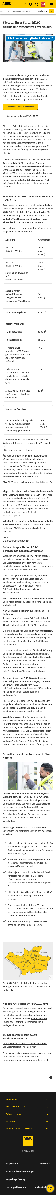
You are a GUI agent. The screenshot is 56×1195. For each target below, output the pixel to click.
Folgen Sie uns (13, 1114)
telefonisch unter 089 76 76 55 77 (22, 116)
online (12, 621)
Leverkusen (41, 11)
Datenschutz (43, 1163)
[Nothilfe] (43, 4)
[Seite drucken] (50, 1077)
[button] (36, 4)
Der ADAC (11, 1121)
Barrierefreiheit (42, 1187)
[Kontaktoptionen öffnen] (50, 1188)
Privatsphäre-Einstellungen (20, 1171)
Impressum (12, 1163)
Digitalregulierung (15, 1179)
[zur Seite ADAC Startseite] (6, 3)
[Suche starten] (24, 4)
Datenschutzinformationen (16, 540)
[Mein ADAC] (30, 4)
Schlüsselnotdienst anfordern (20, 107)
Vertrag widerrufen (16, 1187)
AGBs (5, 537)
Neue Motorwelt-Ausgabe (19, 1128)
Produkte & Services (16, 1107)
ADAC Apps (11, 1099)
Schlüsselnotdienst (21, 11)
